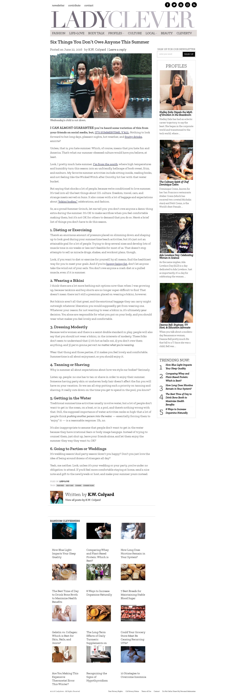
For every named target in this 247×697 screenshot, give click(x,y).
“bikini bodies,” (67, 201)
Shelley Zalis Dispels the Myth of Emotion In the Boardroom (175, 113)
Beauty (167, 33)
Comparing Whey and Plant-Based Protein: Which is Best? (177, 377)
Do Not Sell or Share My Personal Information (179, 691)
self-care (69, 485)
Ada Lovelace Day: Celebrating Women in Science (176, 256)
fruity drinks (133, 136)
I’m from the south (105, 164)
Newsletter (58, 5)
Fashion (58, 33)
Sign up (188, 54)
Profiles (115, 33)
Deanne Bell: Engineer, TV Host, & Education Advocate (174, 326)
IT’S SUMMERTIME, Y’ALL (112, 132)
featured (60, 485)
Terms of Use (146, 691)
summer (78, 485)
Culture (135, 33)
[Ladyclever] (122, 19)
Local (151, 33)
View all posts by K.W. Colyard (82, 500)
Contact (88, 5)
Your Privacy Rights (115, 691)
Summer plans (88, 485)
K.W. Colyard (97, 49)
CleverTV (184, 33)
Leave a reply (117, 49)
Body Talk (96, 33)
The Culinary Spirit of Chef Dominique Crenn (174, 183)
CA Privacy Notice (132, 691)
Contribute (74, 5)
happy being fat (116, 264)
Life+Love (76, 33)
